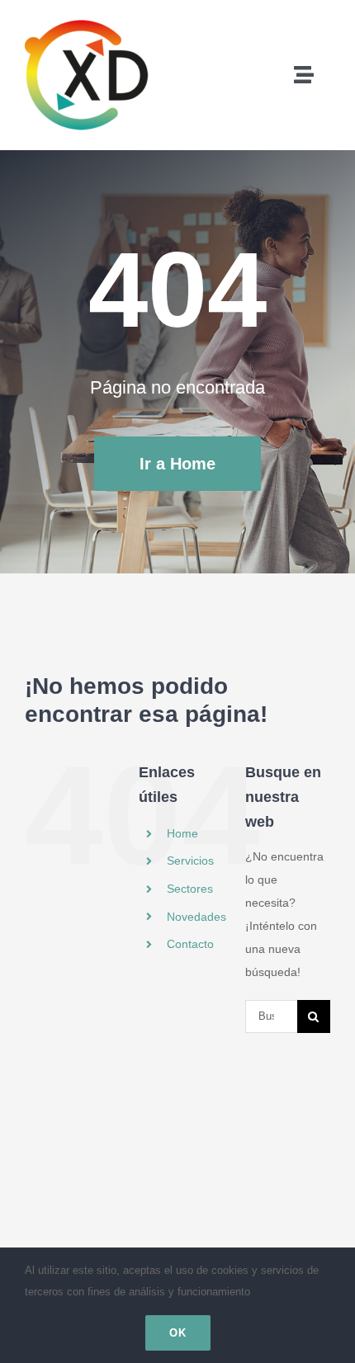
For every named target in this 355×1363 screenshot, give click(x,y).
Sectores (190, 888)
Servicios (190, 860)
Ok (178, 1333)
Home (182, 833)
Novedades (196, 916)
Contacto (190, 943)
